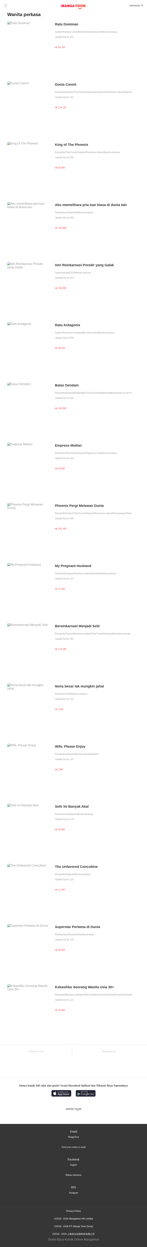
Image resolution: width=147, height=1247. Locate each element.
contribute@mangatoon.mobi (73, 1151)
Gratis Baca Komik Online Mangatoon (73, 1239)
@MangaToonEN (73, 1169)
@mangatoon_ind (73, 1197)
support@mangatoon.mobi (73, 1141)
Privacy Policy (73, 1211)
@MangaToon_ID (73, 1179)
